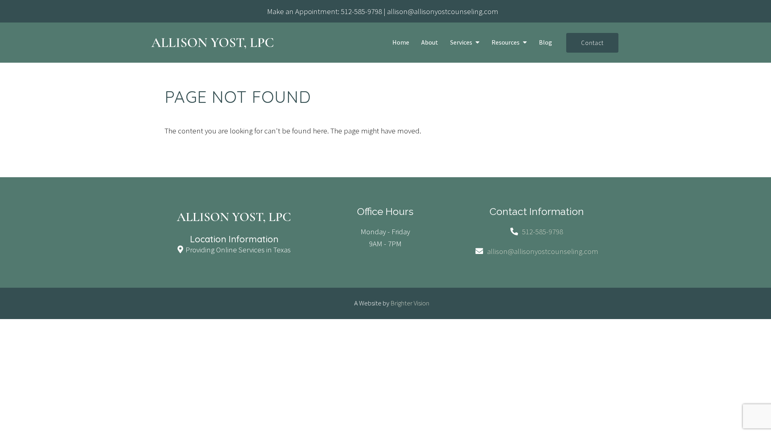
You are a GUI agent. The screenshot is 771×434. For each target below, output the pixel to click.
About (429, 42)
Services (461, 42)
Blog (545, 42)
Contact (592, 43)
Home (400, 42)
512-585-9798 (361, 11)
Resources (506, 42)
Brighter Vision (409, 303)
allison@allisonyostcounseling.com (442, 11)
